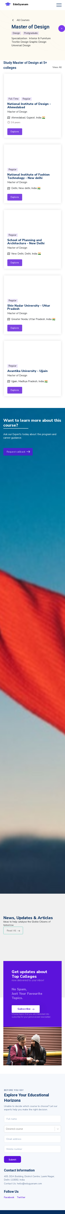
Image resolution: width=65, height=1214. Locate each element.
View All (57, 67)
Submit (12, 1159)
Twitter (21, 1197)
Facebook (9, 1197)
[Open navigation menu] (59, 5)
